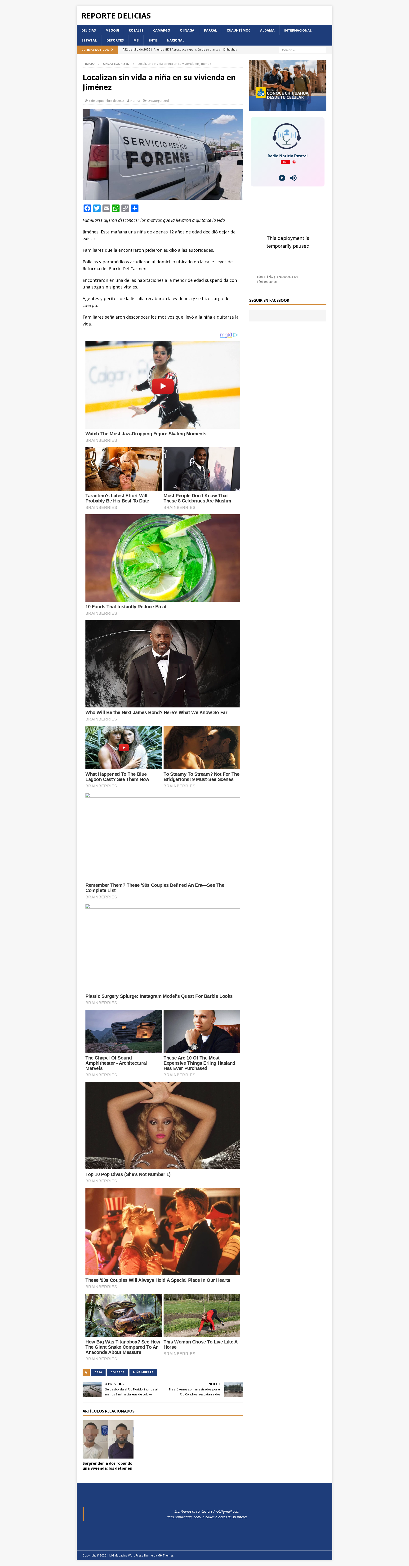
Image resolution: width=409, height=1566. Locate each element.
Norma (135, 100)
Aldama (267, 30)
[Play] (282, 178)
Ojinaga (187, 30)
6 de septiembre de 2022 (106, 100)
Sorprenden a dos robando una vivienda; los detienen (107, 1466)
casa (98, 1372)
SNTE (152, 40)
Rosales (136, 30)
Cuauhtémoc (238, 30)
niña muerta (143, 1372)
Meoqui (112, 30)
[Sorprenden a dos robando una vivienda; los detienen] (108, 1439)
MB (136, 40)
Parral (210, 30)
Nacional (175, 40)
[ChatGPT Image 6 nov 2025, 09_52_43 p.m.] (287, 108)
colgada (117, 1372)
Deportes (115, 40)
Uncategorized (158, 100)
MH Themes (165, 1555)
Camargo (161, 30)
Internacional (298, 30)
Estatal (89, 40)
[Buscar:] (302, 49)
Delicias (88, 30)
